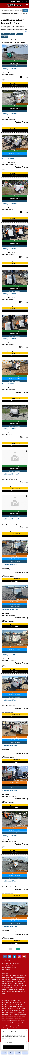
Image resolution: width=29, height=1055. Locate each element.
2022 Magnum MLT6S (9, 249)
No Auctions (19, 34)
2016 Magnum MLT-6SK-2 (10, 790)
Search (25, 10)
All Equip (4, 34)
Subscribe (13, 1047)
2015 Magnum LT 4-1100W (10, 474)
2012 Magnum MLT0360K (10, 836)
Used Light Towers (22, 13)
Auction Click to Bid (14, 153)
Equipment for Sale (10, 13)
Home (2, 13)
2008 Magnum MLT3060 (9, 204)
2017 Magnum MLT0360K (10, 881)
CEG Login (25, 1)
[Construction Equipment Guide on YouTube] (24, 958)
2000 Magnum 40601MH (10, 609)
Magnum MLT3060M (8, 384)
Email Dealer (14, 85)
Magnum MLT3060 (8, 159)
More (26, 31)
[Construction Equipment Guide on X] (10, 958)
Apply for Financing (14, 60)
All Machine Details (14, 66)
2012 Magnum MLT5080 (9, 700)
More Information (14, 63)
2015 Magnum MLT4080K (10, 429)
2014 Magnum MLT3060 (9, 69)
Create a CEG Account (16, 1)
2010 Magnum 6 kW (8, 655)
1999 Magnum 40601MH (10, 564)
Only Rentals (5, 36)
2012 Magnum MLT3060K (10, 114)
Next (18, 949)
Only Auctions (11, 34)
